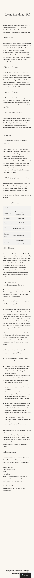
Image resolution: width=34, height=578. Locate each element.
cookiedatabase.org (8, 488)
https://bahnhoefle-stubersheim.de (21, 43)
